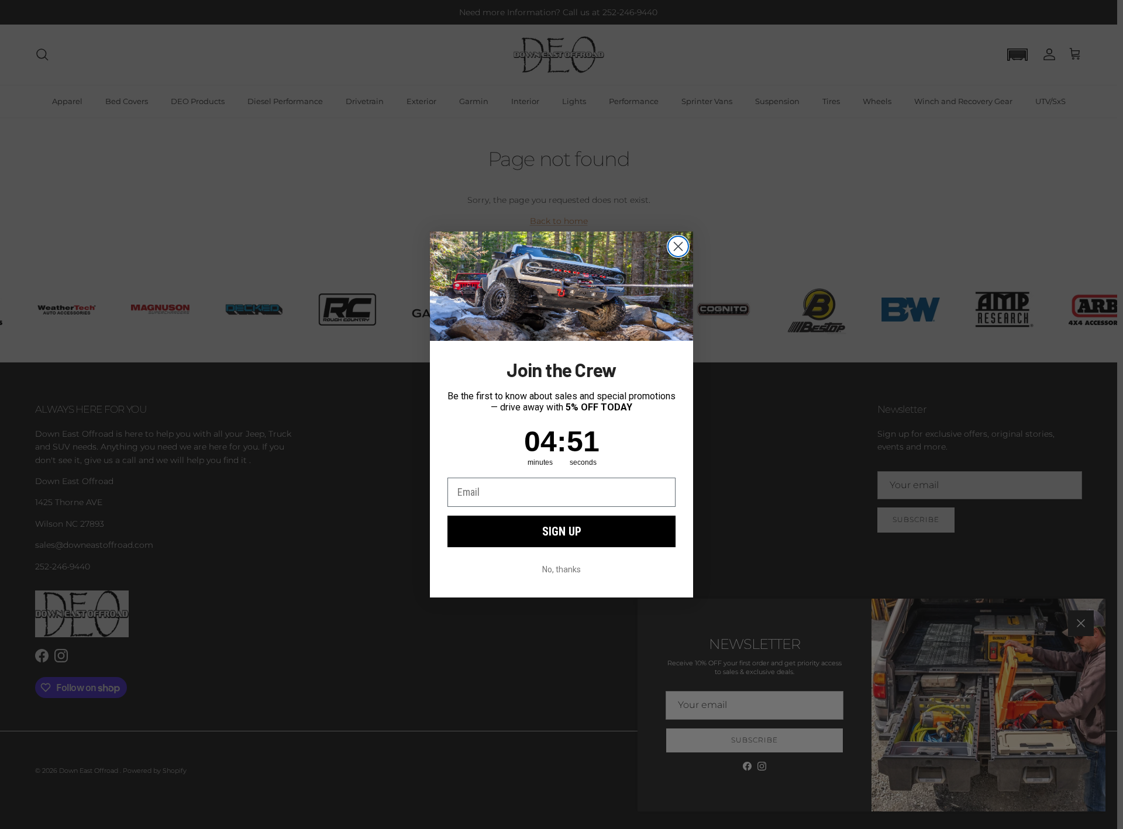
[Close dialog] (678, 246)
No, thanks (561, 569)
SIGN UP (561, 531)
